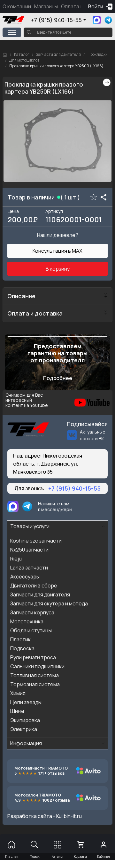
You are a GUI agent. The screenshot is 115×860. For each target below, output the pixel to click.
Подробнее (57, 378)
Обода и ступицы (31, 630)
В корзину (58, 268)
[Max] (97, 20)
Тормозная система (35, 684)
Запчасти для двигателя (58, 54)
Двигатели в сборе (33, 585)
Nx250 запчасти (29, 549)
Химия (18, 693)
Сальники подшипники (37, 666)
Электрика (23, 729)
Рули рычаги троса (33, 657)
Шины (17, 711)
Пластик (20, 639)
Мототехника (26, 621)
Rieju (16, 558)
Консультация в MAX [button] (57, 250)
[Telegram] (108, 20)
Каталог (21, 54)
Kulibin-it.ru (69, 816)
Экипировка (25, 720)
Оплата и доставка (35, 313)
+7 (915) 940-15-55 (56, 20)
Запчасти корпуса (32, 612)
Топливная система (34, 675)
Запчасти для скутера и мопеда (49, 603)
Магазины (46, 6)
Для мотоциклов (24, 60)
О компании (17, 6)
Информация (26, 743)
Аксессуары (25, 576)
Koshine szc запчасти (36, 540)
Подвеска (22, 648)
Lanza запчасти (29, 567)
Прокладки (98, 54)
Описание (21, 296)
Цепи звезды (26, 702)
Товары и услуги (30, 526)
